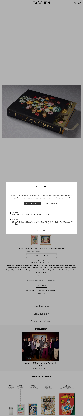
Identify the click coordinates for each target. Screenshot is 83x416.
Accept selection (51, 203)
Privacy (44, 230)
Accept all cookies (32, 203)
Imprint (38, 230)
